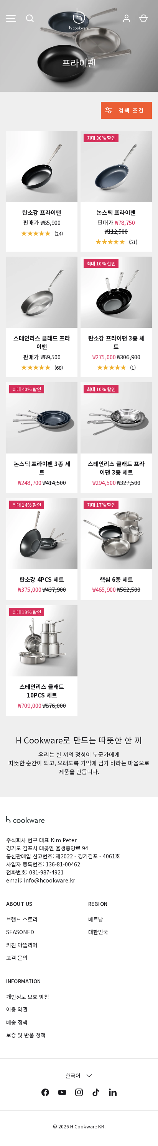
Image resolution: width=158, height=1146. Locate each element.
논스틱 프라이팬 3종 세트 (42, 468)
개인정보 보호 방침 (27, 996)
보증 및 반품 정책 (26, 1035)
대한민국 (98, 932)
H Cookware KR (87, 1126)
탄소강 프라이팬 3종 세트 (116, 342)
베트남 (95, 919)
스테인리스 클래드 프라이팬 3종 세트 (116, 468)
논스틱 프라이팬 (116, 212)
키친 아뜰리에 (22, 945)
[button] (29, 18)
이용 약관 (17, 1009)
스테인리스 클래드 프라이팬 (41, 342)
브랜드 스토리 (22, 919)
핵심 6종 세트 (116, 579)
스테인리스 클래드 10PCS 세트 (42, 691)
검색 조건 (130, 110)
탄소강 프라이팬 (41, 212)
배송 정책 (17, 1022)
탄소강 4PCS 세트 (42, 579)
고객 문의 (17, 957)
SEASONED (20, 932)
